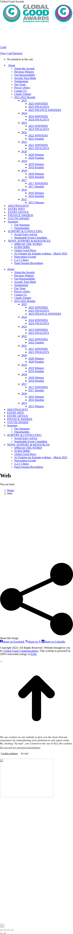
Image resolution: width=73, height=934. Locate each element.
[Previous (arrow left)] (1, 933)
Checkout (17, 53)
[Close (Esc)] (1, 930)
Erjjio (33, 654)
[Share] (5, 930)
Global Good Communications (21, 650)
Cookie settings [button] (9, 753)
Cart (3, 47)
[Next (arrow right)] (5, 933)
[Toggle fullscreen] (8, 930)
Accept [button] (24, 753)
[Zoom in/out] (12, 930)
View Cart (6, 53)
